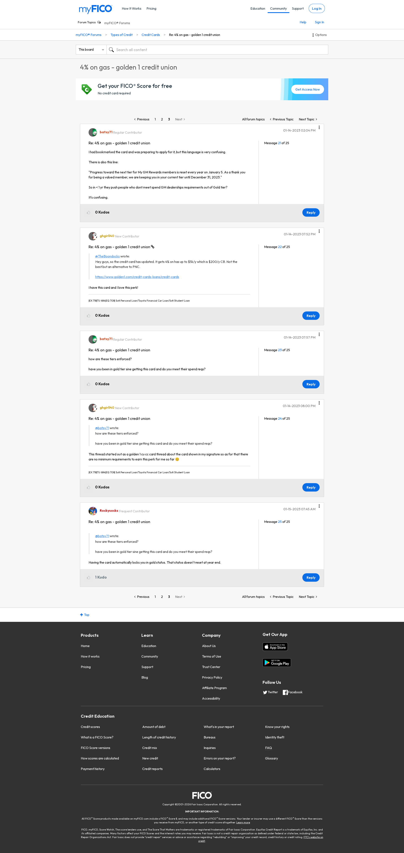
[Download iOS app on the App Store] (275, 647)
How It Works (131, 8)
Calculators (212, 769)
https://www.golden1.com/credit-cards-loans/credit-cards (137, 277)
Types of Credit (121, 35)
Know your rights (277, 727)
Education (257, 8)
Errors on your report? (220, 758)
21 (279, 143)
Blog (144, 677)
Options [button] (321, 35)
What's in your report (219, 727)
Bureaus (209, 737)
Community (278, 8)
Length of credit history (159, 737)
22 (280, 247)
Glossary (271, 758)
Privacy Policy (212, 677)
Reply (311, 212)
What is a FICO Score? (97, 737)
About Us (209, 646)
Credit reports (152, 769)
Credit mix (149, 748)
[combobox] (217, 49)
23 (280, 350)
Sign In (319, 22)
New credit (150, 758)
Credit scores (90, 727)
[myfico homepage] (96, 9)
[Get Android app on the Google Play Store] (277, 663)
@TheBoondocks (107, 256)
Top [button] (86, 615)
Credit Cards (151, 35)
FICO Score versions (95, 748)
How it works (90, 656)
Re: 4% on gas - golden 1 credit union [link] (194, 35)
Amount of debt (153, 727)
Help (303, 22)
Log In (317, 8)
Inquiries (210, 748)
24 (280, 418)
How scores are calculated (100, 758)
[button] (319, 126)
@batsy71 (102, 428)
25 (280, 521)
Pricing (151, 8)
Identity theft (274, 737)
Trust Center (211, 667)
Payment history (93, 769)
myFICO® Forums (117, 23)
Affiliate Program (214, 688)
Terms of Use (211, 656)
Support (298, 8)
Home (85, 646)
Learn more (243, 822)
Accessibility (211, 698)
